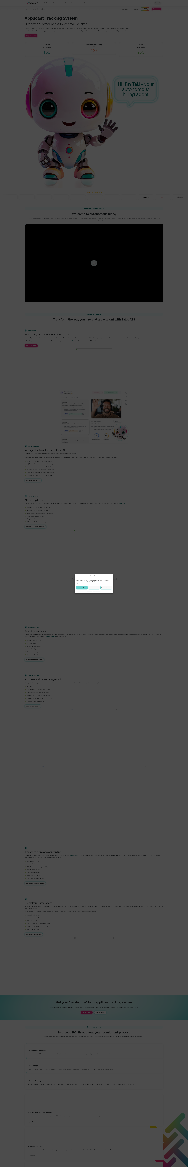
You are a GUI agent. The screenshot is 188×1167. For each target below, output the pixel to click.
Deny (94, 587)
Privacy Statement (96, 591)
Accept (82, 587)
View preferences (106, 587)
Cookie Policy (89, 591)
